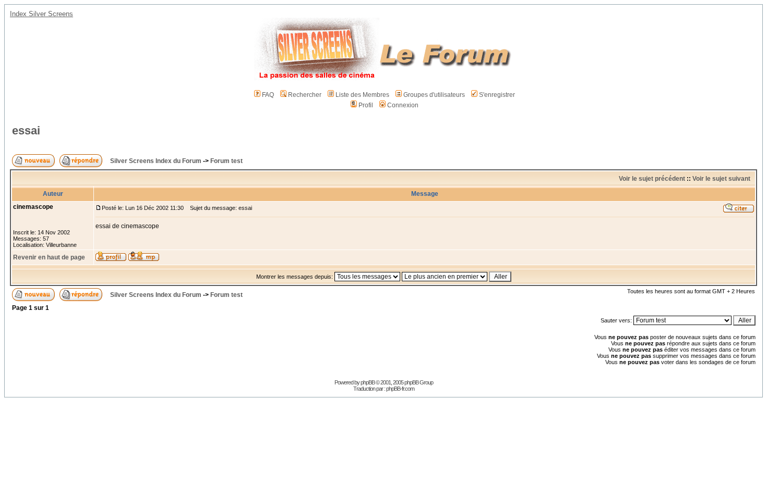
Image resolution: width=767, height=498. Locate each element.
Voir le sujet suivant (721, 178)
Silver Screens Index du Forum (155, 161)
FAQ (268, 94)
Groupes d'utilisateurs (434, 94)
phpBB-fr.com (400, 388)
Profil (365, 105)
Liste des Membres (362, 94)
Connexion (402, 105)
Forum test (226, 161)
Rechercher (304, 94)
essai (26, 130)
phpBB (368, 382)
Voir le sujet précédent (652, 178)
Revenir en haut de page (49, 257)
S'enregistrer (497, 94)
